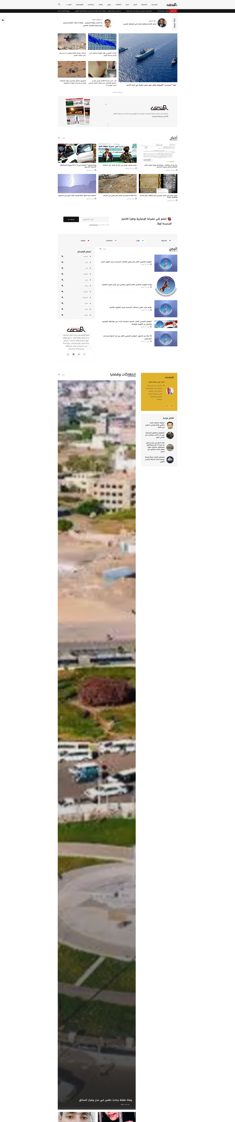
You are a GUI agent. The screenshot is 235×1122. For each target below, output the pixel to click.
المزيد (70, 4)
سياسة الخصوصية (93, 224)
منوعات (86, 315)
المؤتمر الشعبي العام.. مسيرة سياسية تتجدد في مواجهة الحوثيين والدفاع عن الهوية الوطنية (127, 322)
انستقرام (109, 240)
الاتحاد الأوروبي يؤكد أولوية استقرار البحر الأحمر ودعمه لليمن (102, 53)
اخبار (127, 4)
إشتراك (72, 219)
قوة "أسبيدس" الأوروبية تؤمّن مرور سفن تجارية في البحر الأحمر (151, 84)
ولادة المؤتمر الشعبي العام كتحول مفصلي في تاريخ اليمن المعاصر (127, 284)
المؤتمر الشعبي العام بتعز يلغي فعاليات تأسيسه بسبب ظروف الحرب (126, 261)
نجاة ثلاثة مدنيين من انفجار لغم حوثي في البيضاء (120, 195)
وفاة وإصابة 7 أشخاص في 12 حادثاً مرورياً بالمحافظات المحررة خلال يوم (78, 165)
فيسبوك (164, 240)
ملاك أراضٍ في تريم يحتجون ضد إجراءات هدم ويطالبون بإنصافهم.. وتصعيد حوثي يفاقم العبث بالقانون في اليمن (155, 447)
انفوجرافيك (79, 4)
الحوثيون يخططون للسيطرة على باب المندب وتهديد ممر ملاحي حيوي (154, 434)
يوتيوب (83, 240)
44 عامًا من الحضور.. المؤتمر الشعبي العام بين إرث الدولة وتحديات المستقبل (127, 337)
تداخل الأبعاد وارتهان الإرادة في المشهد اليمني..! (88, 24)
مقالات (100, 4)
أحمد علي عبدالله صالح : (156, 381)
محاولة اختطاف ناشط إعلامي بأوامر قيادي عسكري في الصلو (154, 424)
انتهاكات (118, 4)
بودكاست (91, 4)
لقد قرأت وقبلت (98, 224)
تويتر (138, 240)
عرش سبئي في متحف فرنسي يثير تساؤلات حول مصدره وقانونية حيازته (158, 196)
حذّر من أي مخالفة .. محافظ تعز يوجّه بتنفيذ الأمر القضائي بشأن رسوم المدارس (85, 11)
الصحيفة (144, 4)
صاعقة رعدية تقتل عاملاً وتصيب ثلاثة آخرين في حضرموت (77, 195)
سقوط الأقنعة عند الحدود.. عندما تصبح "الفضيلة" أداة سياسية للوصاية (129, 11)
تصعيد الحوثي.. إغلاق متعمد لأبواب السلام (144, 24)
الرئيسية (154, 4)
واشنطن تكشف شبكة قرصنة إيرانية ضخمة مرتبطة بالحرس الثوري (154, 459)
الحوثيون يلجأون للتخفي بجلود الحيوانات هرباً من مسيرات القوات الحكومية (72, 81)
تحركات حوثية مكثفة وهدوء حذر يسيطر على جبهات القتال (72, 53)
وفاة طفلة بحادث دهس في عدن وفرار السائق (105, 1100)
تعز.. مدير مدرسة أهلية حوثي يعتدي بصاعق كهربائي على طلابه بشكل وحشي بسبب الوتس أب (102, 82)
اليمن (135, 4)
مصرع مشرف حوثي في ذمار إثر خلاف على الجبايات (120, 164)
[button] (70, 23)
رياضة (86, 309)
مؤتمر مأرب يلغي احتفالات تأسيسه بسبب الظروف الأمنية (131, 306)
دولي (109, 4)
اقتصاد (86, 303)
